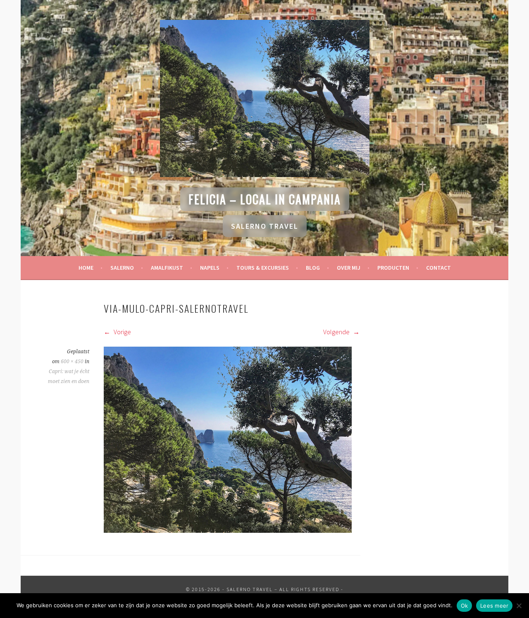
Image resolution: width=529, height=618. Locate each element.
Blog (313, 267)
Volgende (337, 332)
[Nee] (519, 605)
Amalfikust (167, 267)
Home (86, 267)
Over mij (348, 267)
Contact (438, 267)
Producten (393, 267)
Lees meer (494, 605)
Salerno (122, 267)
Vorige (121, 332)
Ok (464, 605)
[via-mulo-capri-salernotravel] (228, 530)
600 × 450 (72, 361)
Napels (209, 267)
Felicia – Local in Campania (264, 199)
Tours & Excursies (262, 267)
